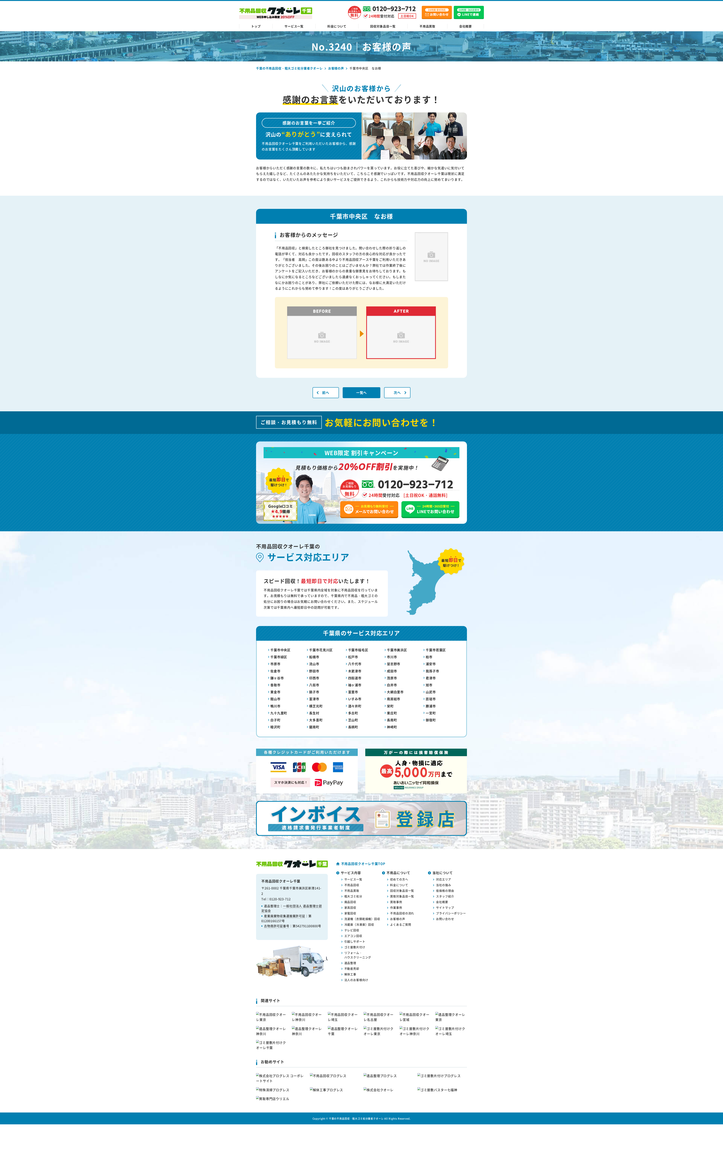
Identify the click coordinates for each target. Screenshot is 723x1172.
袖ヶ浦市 (355, 685)
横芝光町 (316, 706)
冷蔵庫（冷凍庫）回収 (359, 924)
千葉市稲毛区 (358, 649)
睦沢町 (275, 727)
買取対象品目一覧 (402, 896)
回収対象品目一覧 (383, 26)
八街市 (314, 685)
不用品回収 (351, 885)
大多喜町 (316, 720)
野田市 (314, 671)
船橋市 (314, 656)
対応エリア (443, 879)
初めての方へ (399, 879)
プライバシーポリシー (451, 913)
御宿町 (431, 720)
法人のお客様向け (356, 980)
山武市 (431, 691)
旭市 (429, 685)
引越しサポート (354, 941)
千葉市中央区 (280, 649)
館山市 (275, 698)
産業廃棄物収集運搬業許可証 (284, 916)
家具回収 (350, 907)
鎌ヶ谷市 (277, 678)
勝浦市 (431, 706)
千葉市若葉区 (436, 649)
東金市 (275, 691)
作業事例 (396, 907)
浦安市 (431, 663)
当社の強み (443, 885)
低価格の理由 (445, 891)
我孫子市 (432, 671)
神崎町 (392, 727)
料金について (336, 26)
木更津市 (355, 671)
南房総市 (393, 698)
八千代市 (355, 663)
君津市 (431, 678)
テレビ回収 (351, 930)
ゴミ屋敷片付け (354, 947)
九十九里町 (278, 713)
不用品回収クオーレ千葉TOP (363, 863)
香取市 (275, 685)
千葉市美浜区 (397, 649)
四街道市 (355, 678)
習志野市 (393, 663)
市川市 (392, 656)
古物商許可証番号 (276, 926)
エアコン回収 (353, 936)
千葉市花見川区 (321, 649)
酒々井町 (355, 706)
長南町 (392, 720)
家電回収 (350, 913)
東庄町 (392, 713)
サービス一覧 (294, 26)
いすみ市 (355, 698)
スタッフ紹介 (445, 896)
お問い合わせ (445, 919)
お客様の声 (397, 919)
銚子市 (314, 691)
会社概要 (465, 26)
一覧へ (361, 392)
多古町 (353, 713)
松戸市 (353, 656)
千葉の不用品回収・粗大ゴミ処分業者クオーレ (356, 1118)
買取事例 (396, 902)
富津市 (314, 698)
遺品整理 (350, 963)
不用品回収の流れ (402, 913)
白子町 (275, 720)
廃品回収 (350, 902)
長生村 (314, 713)
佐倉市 (275, 671)
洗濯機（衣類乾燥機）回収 (362, 919)
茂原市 (392, 678)
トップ (256, 26)
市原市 (275, 663)
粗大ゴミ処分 (353, 896)
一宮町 (431, 713)
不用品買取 (427, 26)
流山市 (314, 663)
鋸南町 (314, 727)
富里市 (353, 691)
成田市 (392, 671)
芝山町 (353, 720)
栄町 (390, 706)
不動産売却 (351, 968)
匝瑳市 (431, 698)
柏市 (429, 656)
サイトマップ (445, 907)
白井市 (392, 685)
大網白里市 (395, 691)
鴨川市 (275, 706)
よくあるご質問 (400, 924)
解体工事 (350, 974)
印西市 (314, 678)
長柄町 (353, 727)
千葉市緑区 (278, 656)
